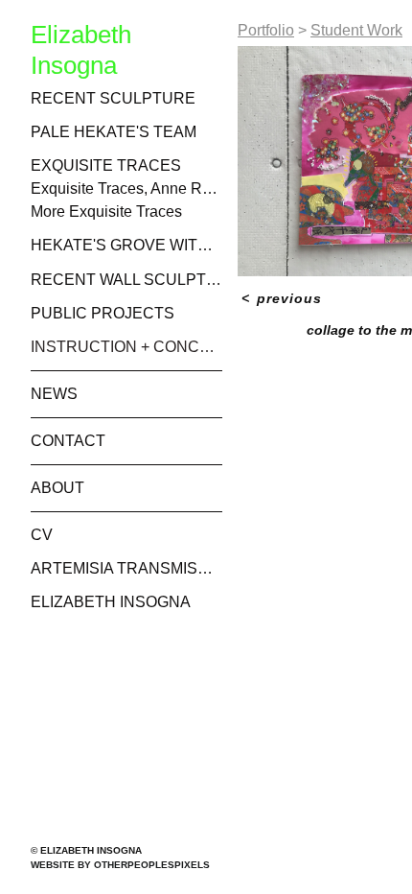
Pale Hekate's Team (113, 132)
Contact (68, 441)
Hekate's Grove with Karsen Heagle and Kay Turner (126, 245)
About (57, 488)
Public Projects (102, 313)
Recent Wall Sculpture (126, 279)
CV (42, 535)
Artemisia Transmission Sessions (126, 568)
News (54, 394)
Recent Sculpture (113, 98)
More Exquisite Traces (106, 211)
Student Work (356, 30)
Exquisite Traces (106, 165)
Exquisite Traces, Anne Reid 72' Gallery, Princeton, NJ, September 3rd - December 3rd (126, 188)
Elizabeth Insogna (111, 602)
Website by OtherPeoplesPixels (120, 864)
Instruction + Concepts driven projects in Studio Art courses (126, 347)
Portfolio (266, 30)
